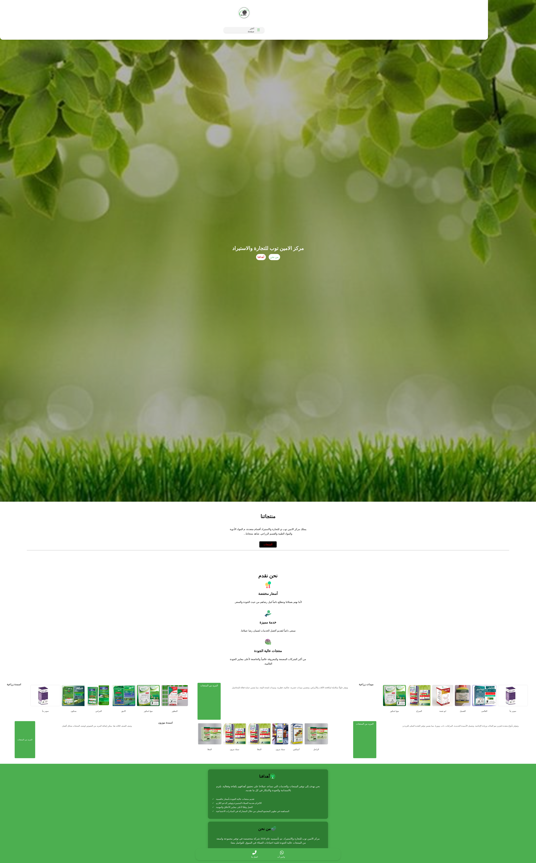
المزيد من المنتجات (209, 685)
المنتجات (268, 544)
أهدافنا (261, 257)
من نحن (274, 257)
